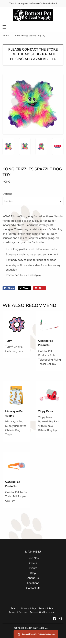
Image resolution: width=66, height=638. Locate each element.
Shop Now (33, 558)
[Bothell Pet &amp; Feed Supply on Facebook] (54, 618)
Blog (33, 573)
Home (6, 35)
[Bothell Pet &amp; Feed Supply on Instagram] (60, 618)
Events (33, 568)
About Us (33, 578)
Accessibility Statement (42, 612)
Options (7, 193)
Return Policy (46, 608)
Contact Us (33, 588)
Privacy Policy (28, 608)
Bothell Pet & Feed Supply (36, 628)
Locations (33, 583)
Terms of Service (18, 612)
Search (14, 608)
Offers (33, 563)
